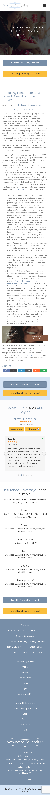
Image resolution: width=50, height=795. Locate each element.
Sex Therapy (36, 652)
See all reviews (16, 429)
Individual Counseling (32, 630)
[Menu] (45, 6)
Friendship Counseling (17, 652)
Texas (25, 683)
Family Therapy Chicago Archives (28, 105)
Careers (25, 719)
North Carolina (25, 678)
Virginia (25, 688)
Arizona (25, 667)
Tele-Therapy (14, 630)
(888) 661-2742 (27, 753)
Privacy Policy (25, 791)
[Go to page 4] (28, 475)
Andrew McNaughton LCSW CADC (19, 110)
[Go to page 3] (26, 475)
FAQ (25, 730)
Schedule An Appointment (25, 708)
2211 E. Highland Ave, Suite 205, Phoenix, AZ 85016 (25, 764)
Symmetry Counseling (25, 418)
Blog (25, 714)
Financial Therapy (35, 647)
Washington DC (25, 694)
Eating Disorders (37, 641)
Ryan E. (11, 439)
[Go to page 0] (18, 475)
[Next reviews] (44, 453)
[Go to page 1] (21, 475)
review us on (31, 429)
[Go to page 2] (23, 475)
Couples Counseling (25, 636)
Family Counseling (15, 647)
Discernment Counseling (16, 641)
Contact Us (25, 725)
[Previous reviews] (6, 453)
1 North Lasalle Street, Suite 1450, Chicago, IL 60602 (25, 760)
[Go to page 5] (31, 475)
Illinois (25, 672)
